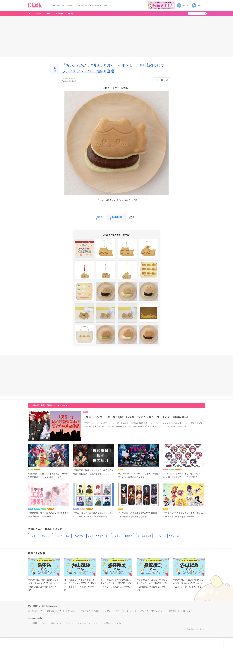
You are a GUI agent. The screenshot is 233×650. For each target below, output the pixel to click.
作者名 (71, 13)
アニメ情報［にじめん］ (37, 623)
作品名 (38, 13)
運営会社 (172, 611)
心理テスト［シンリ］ (113, 623)
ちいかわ (79, 536)
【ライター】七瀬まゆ (122, 536)
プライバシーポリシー (124, 611)
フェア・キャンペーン (98, 536)
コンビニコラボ (144, 536)
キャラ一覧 (174, 536)
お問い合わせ (71, 611)
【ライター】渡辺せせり (40, 536)
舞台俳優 (59, 13)
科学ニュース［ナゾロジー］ (62, 623)
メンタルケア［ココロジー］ (89, 623)
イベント (160, 536)
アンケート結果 (63, 536)
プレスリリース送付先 (90, 611)
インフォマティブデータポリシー (151, 611)
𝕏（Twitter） (186, 611)
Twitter (185, 5)
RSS (199, 5)
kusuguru (32, 618)
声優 (48, 13)
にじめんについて (35, 611)
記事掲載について (54, 611)
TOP (28, 13)
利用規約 (107, 611)
